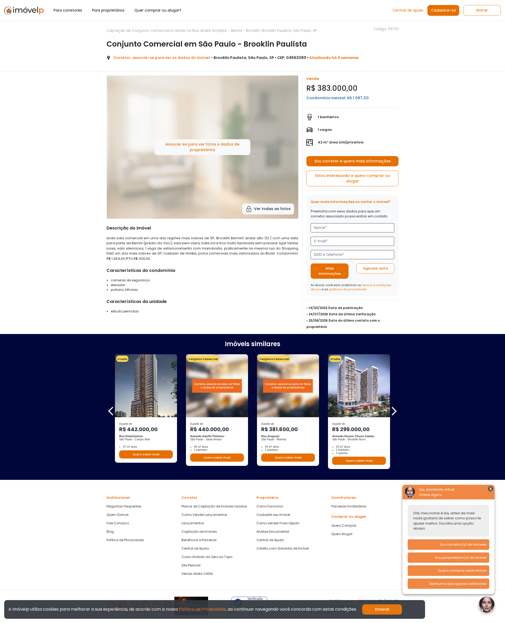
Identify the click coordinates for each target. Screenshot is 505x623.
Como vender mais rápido (277, 523)
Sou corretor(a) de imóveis (463, 544)
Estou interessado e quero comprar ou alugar (352, 178)
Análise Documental (272, 531)
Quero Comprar (343, 525)
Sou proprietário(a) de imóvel (461, 557)
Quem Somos (118, 514)
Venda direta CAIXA (197, 573)
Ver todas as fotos (272, 208)
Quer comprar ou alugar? (157, 10)
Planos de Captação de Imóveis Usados (214, 506)
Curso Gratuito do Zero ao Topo (206, 557)
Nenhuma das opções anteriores (458, 583)
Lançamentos (192, 523)
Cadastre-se (443, 10)
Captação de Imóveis (199, 531)
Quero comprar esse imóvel (462, 570)
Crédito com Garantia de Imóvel (282, 548)
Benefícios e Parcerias (199, 540)
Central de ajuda (407, 10)
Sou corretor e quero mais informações (352, 161)
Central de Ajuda (195, 548)
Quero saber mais (146, 454)
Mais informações (330, 271)
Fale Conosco (118, 523)
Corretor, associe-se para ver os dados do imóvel (161, 57)
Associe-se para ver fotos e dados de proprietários (202, 147)
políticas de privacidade (347, 289)
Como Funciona (269, 506)
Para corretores (68, 10)
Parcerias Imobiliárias (348, 506)
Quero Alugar (341, 534)
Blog (110, 531)
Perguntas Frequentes (124, 506)
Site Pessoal (190, 565)
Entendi (382, 609)
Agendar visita (375, 268)
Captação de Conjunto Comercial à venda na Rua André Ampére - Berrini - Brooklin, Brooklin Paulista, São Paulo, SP (212, 30)
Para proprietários (108, 10)
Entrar (482, 10)
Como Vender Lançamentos (204, 514)
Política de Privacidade (125, 540)
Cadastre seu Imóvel (273, 514)
